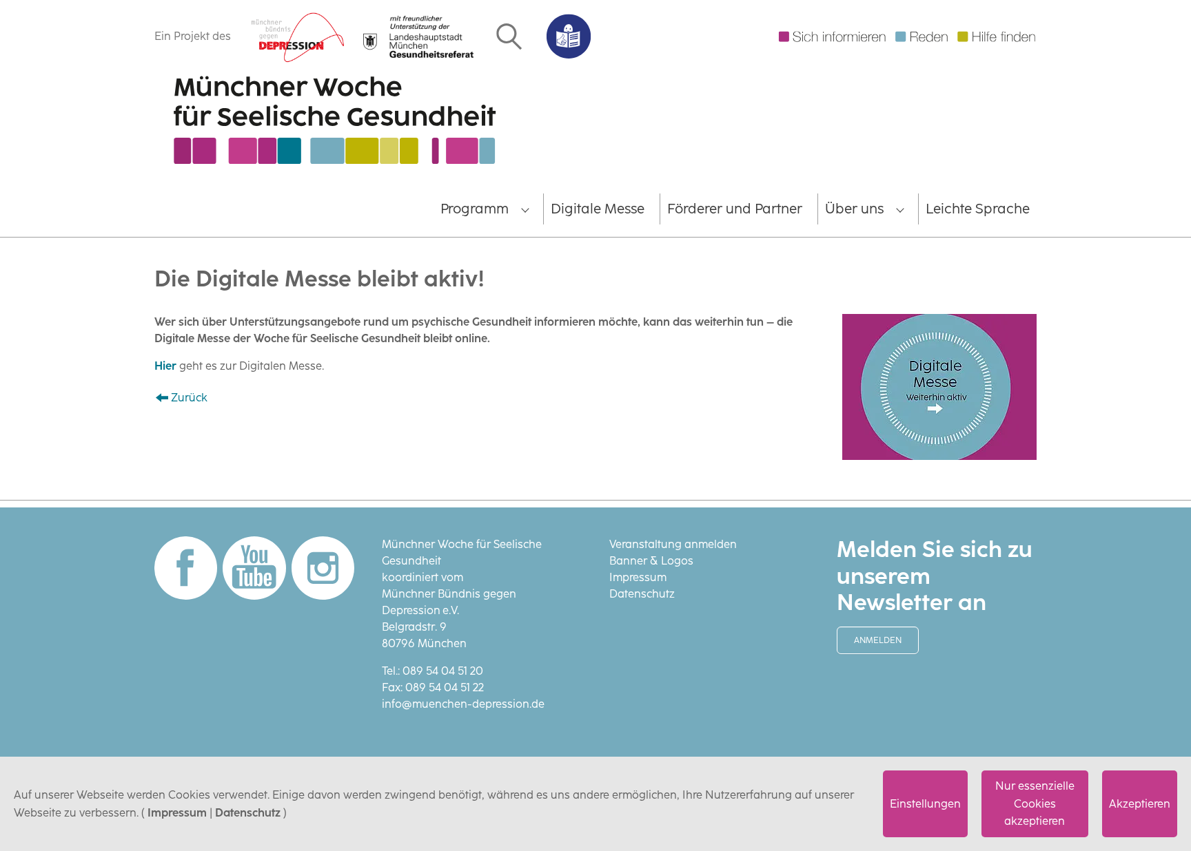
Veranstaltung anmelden (673, 544)
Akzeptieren (1139, 803)
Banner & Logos (651, 560)
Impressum (177, 812)
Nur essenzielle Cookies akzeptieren (1035, 803)
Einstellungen (925, 803)
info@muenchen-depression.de (463, 704)
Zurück (189, 397)
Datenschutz (248, 812)
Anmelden (878, 640)
